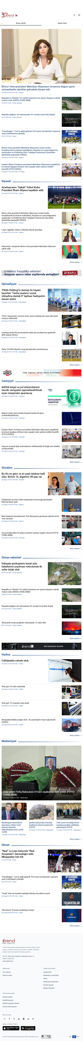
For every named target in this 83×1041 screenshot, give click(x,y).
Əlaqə (45, 978)
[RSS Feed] (33, 1019)
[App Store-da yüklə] (11, 1028)
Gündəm (7, 467)
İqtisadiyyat (9, 284)
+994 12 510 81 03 (8, 958)
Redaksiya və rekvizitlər (51, 975)
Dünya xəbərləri (11, 557)
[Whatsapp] (4, 1019)
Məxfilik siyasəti (8, 1000)
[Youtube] (19, 1019)
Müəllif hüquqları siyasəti (11, 1003)
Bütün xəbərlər (75, 262)
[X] (14, 1019)
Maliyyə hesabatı (48, 988)
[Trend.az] (10, 15)
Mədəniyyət (9, 741)
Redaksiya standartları (50, 982)
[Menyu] (79, 15)
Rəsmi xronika (7, 975)
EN (70, 1036)
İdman (6, 844)
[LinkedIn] (28, 1019)
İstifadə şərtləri (8, 997)
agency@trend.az (8, 961)
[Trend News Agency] (9, 941)
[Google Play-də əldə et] (28, 1028)
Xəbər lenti (62, 23)
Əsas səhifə (21, 23)
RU (78, 1036)
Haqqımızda (47, 972)
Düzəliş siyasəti (48, 985)
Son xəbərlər (7, 972)
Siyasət (6, 181)
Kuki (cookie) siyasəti (10, 1006)
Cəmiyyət (8, 381)
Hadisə (6, 654)
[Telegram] (24, 1019)
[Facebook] (9, 1019)
